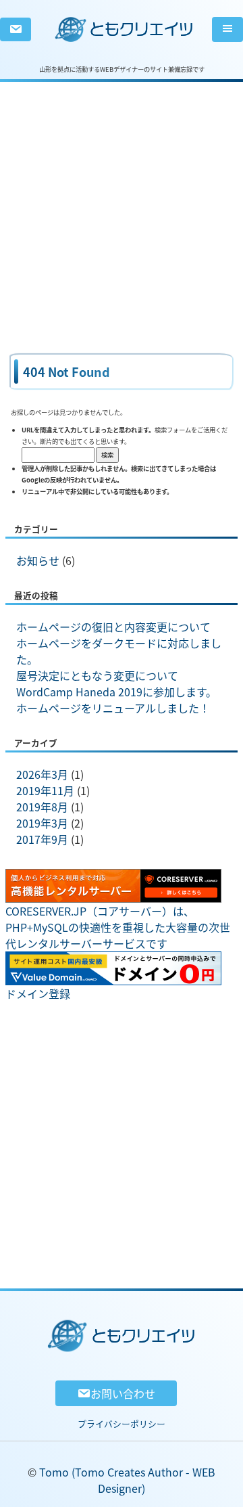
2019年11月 (45, 790)
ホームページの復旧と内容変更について (113, 626)
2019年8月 (42, 807)
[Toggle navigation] (227, 29)
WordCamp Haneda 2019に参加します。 (116, 691)
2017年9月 (42, 839)
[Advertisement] (121, 203)
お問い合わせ (122, 1393)
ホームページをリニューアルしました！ (113, 708)
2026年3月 (42, 774)
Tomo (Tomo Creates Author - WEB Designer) (127, 1480)
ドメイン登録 (37, 993)
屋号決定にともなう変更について (97, 675)
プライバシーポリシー (121, 1423)
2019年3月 (42, 823)
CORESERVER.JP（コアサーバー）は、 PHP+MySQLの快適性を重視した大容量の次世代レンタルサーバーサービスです (117, 927)
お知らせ (37, 560)
